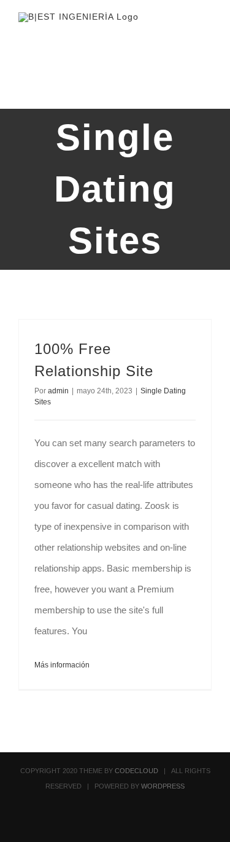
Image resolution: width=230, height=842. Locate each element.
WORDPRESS (163, 786)
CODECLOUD (136, 770)
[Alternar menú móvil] (207, 34)
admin (58, 391)
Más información (62, 665)
